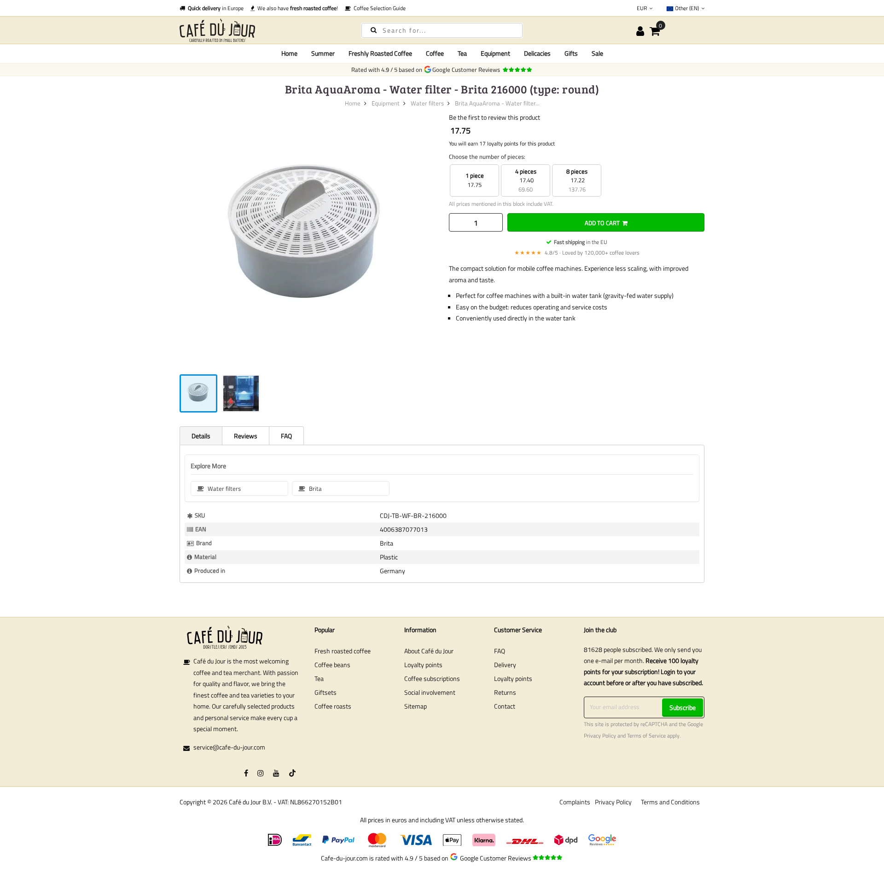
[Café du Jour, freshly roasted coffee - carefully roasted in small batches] (262, 30)
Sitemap (415, 706)
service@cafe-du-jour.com (229, 747)
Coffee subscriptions (432, 678)
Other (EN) (687, 8)
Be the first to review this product (494, 117)
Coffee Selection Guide (378, 8)
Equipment (386, 103)
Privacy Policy (600, 736)
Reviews (245, 436)
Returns (505, 692)
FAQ (286, 436)
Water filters (427, 103)
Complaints (574, 802)
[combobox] (442, 30)
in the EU (580, 242)
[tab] (201, 435)
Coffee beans (332, 664)
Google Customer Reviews (467, 69)
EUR (642, 8)
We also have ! (296, 8)
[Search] (374, 29)
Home (289, 53)
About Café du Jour (429, 651)
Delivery (505, 664)
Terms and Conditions (670, 802)
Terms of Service (646, 736)
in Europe (216, 8)
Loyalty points (423, 664)
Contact (504, 706)
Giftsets (325, 692)
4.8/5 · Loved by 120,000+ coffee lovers (577, 252)
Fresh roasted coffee (342, 651)
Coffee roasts (332, 706)
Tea (319, 678)
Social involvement (429, 692)
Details (201, 436)
